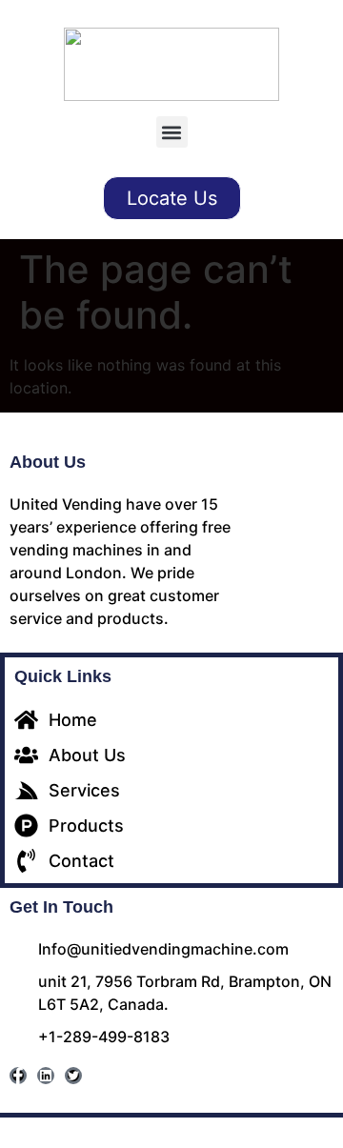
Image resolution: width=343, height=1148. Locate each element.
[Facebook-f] (18, 1075)
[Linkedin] (45, 1075)
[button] (172, 132)
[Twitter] (73, 1075)
